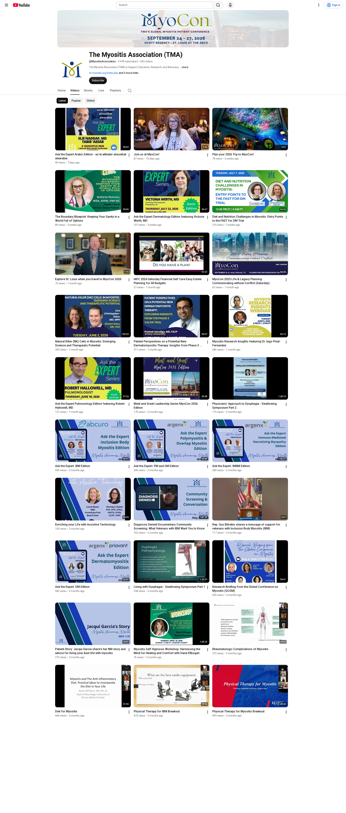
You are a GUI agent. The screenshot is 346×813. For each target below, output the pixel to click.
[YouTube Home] (21, 5)
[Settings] (319, 5)
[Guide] (6, 5)
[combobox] (165, 5)
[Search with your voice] (230, 5)
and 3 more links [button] (128, 72)
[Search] (218, 5)
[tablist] (173, 90)
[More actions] (129, 155)
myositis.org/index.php (105, 72)
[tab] (61, 90)
